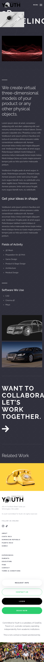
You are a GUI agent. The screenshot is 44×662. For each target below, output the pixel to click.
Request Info (22, 583)
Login (22, 601)
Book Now (21, 610)
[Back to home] (11, 5)
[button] (37, 5)
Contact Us (22, 592)
